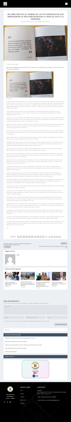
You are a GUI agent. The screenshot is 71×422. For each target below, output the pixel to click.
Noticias (40, 21)
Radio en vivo (23, 400)
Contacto (22, 403)
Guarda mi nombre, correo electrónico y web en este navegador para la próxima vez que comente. (27, 321)
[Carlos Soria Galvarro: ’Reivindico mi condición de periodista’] (59, 276)
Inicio (21, 390)
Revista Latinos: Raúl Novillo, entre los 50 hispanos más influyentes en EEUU (23, 345)
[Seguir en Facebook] (5, 402)
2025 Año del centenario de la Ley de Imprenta (16, 341)
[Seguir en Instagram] (10, 402)
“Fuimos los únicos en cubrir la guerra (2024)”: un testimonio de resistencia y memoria (28, 283)
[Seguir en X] (7, 402)
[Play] (34, 376)
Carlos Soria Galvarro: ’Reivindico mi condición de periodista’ (59, 284)
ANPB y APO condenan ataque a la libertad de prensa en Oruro (20, 338)
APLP (28, 21)
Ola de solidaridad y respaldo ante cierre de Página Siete (11, 284)
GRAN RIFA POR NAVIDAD (11, 351)
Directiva (22, 397)
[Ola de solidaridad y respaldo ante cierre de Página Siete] (12, 276)
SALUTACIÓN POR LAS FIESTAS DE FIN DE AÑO (15, 348)
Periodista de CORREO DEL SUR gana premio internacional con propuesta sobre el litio (43, 284)
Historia (22, 393)
